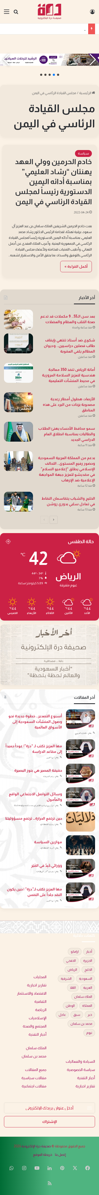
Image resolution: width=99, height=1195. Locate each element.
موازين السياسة (48, 842)
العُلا (73, 988)
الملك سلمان (83, 997)
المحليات (40, 977)
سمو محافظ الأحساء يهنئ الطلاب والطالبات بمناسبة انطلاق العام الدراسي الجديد (66, 434)
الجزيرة (87, 961)
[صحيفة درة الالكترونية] (49, 12)
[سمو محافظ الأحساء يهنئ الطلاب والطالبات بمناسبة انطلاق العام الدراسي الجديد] (18, 432)
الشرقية (66, 979)
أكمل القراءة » (76, 266)
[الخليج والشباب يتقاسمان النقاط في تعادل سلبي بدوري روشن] (18, 502)
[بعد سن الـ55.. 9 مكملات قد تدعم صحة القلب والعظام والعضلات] (18, 319)
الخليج (88, 970)
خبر (90, 1015)
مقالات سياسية (33, 1078)
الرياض (72, 970)
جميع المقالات (35, 1070)
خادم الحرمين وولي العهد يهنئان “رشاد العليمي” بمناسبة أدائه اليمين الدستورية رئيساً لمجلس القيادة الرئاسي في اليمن (53, 182)
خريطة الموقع (42, 1155)
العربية (87, 988)
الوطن (70, 1006)
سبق (76, 1015)
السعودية (85, 979)
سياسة (83, 153)
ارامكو (75, 952)
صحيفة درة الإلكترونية (36, 1146)
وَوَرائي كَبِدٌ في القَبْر (46, 865)
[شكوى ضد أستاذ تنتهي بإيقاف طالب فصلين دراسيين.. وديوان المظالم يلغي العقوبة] (18, 343)
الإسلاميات (37, 1018)
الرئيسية (85, 93)
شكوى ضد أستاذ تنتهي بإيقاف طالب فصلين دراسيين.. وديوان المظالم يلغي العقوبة (69, 345)
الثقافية (40, 1002)
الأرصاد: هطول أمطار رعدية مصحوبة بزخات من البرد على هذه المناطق (69, 404)
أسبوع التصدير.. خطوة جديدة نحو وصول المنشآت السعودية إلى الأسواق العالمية (35, 721)
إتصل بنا (60, 1155)
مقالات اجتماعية (34, 1086)
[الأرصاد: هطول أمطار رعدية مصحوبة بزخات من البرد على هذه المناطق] (18, 402)
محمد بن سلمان (81, 1024)
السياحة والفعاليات (80, 1062)
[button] (58, 75)
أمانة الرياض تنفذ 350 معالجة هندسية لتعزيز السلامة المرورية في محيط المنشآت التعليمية (68, 375)
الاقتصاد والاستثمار (31, 993)
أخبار (89, 952)
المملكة (87, 1006)
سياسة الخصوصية (81, 1070)
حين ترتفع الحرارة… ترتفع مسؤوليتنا (33, 818)
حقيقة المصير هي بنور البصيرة (38, 770)
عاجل (62, 1015)
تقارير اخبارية (36, 985)
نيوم (89, 1033)
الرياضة (40, 1010)
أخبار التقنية (37, 1034)
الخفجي (71, 961)
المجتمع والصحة (34, 1026)
